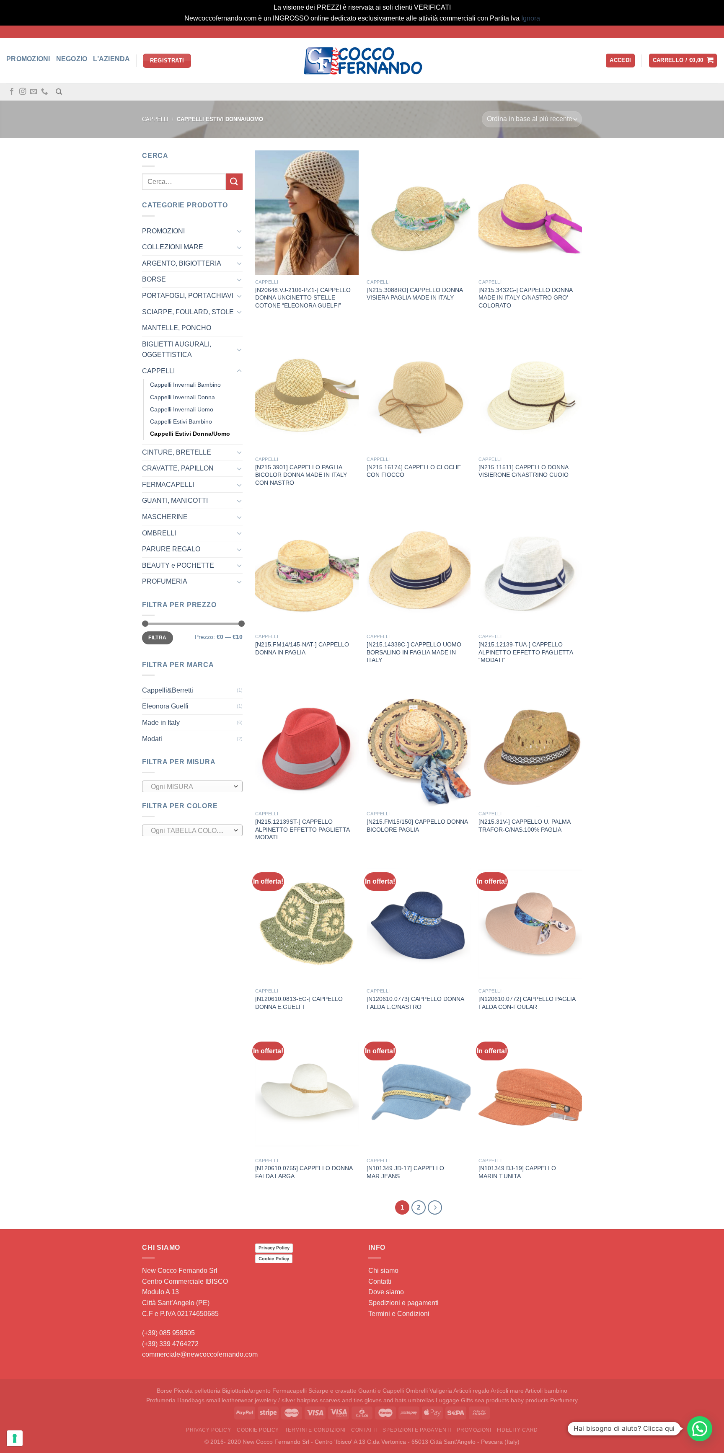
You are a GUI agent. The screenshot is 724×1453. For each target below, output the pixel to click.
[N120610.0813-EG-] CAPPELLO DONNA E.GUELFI (299, 1002)
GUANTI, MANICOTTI (175, 500)
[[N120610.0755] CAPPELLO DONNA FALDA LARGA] (307, 1091)
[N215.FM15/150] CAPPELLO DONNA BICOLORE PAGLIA (417, 825)
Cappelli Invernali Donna (182, 397)
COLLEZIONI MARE (172, 247)
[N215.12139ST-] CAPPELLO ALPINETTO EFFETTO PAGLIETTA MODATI (302, 829)
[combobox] (192, 786)
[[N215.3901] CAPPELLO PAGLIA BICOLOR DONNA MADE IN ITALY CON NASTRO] (307, 390)
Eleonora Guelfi (165, 706)
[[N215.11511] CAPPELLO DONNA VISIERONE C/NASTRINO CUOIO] (530, 390)
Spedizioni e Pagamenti (417, 1430)
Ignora (530, 18)
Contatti (379, 1281)
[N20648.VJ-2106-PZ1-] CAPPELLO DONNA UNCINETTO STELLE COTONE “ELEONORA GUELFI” (303, 298)
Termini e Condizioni (398, 1313)
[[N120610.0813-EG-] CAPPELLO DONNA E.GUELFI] (307, 922)
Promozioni (474, 1430)
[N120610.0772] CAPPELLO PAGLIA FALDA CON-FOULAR (526, 1002)
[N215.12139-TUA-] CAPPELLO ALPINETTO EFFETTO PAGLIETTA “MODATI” (525, 652)
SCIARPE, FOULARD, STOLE (188, 311)
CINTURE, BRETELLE (176, 452)
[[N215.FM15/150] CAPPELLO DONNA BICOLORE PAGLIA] (418, 744)
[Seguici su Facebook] (11, 92)
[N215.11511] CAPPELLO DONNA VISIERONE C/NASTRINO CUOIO (523, 471)
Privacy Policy (274, 1248)
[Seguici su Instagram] (22, 92)
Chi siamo (383, 1270)
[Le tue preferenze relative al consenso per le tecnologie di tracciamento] (15, 1438)
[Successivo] (435, 1207)
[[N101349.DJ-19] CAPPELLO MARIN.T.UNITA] (530, 1091)
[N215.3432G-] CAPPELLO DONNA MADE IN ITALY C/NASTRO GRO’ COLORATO (525, 298)
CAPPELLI (155, 119)
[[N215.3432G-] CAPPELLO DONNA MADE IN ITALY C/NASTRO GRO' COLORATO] (530, 212)
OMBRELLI (159, 533)
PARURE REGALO (171, 549)
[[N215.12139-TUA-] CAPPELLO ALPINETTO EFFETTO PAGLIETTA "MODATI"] (530, 567)
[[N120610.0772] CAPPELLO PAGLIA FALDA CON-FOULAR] (530, 922)
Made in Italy (161, 722)
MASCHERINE (165, 516)
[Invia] (234, 181)
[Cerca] (59, 92)
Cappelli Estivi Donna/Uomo (190, 433)
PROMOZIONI (163, 231)
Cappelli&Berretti (167, 690)
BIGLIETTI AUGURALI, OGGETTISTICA (176, 350)
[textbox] (190, 787)
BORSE (154, 279)
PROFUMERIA (164, 581)
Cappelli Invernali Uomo (181, 409)
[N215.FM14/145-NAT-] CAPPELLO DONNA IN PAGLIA (302, 648)
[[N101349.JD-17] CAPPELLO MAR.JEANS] (418, 1091)
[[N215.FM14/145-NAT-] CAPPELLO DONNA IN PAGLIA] (307, 567)
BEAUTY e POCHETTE (178, 565)
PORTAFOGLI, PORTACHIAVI (187, 295)
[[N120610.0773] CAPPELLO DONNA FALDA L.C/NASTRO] (418, 922)
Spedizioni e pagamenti (403, 1302)
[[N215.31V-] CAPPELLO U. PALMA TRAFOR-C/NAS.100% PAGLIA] (530, 744)
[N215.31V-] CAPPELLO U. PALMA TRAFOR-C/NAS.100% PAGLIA (524, 825)
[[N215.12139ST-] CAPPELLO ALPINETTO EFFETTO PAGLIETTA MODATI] (307, 744)
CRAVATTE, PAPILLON (178, 468)
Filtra (157, 638)
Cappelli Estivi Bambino (181, 421)
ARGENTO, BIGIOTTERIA (181, 263)
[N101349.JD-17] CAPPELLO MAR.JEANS (405, 1172)
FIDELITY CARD (517, 1430)
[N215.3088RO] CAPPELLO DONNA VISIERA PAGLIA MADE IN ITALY (415, 294)
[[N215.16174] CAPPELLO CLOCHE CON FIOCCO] (418, 390)
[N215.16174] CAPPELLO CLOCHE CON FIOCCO (414, 471)
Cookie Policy (274, 1259)
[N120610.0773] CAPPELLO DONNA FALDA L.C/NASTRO (415, 1002)
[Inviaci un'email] (33, 92)
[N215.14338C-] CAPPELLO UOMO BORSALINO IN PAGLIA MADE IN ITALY (414, 652)
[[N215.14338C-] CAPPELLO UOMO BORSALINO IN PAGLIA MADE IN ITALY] (418, 567)
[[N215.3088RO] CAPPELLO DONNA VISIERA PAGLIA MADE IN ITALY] (418, 212)
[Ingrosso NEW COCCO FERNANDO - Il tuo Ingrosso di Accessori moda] (362, 61)
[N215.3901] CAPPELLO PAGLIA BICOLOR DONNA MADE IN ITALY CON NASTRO (301, 475)
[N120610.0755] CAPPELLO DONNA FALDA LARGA (303, 1172)
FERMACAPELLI (168, 484)
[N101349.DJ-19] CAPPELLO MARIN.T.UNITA (517, 1172)
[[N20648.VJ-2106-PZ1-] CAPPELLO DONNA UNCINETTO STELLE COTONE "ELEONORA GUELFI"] (307, 212)
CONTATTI (364, 1430)
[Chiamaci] (44, 92)
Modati (152, 738)
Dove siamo (386, 1291)
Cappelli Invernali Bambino (185, 385)
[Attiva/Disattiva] (239, 231)
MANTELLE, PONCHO (176, 327)
